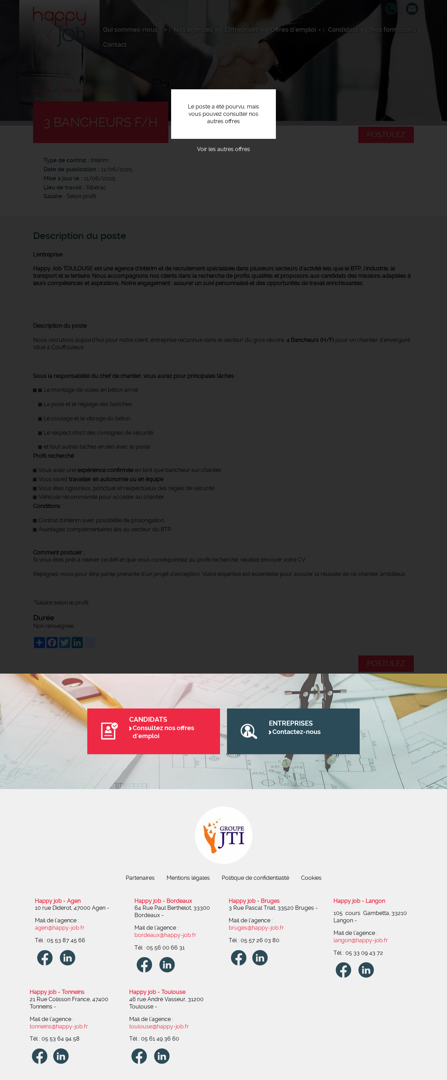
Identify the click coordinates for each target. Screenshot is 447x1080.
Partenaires (140, 878)
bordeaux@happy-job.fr (165, 935)
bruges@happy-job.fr (256, 927)
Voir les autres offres (223, 149)
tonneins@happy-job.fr (59, 1026)
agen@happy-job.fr (60, 927)
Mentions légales (188, 878)
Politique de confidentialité (255, 878)
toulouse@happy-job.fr (159, 1026)
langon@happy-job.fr (361, 940)
